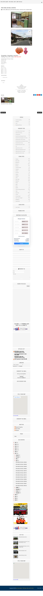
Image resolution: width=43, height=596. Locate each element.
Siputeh (17, 187)
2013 (16, 446)
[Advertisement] (13, 5)
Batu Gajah (17, 160)
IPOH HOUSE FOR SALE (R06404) (6, 103)
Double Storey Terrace (15, 9)
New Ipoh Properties (19, 427)
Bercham (17, 164)
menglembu (17, 199)
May (17, 458)
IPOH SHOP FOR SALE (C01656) (23, 555)
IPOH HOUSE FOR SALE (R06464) (21, 479)
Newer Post (3, 112)
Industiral (17, 121)
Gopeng (17, 174)
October (17, 491)
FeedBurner (24, 377)
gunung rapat (18, 196)
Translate (20, 366)
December (18, 492)
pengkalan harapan (29, 9)
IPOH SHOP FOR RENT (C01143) (22, 550)
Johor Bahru (18, 207)
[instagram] (42, 588)
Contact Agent (21, 85)
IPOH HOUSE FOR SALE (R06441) (21, 483)
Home (15, 436)
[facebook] (37, 588)
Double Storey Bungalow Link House (21, 137)
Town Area (17, 192)
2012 (16, 444)
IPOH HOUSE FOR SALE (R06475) (21, 477)
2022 (16, 498)
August (17, 487)
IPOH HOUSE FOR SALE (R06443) (21, 462)
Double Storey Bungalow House (21, 136)
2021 (16, 496)
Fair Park (17, 172)
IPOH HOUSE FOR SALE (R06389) (21, 466)
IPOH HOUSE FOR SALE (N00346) (21, 481)
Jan (22, 233)
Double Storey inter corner (20, 144)
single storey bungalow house (20, 149)
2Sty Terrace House (19, 132)
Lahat (16, 177)
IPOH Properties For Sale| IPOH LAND (20, 359)
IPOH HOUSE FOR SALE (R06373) (21, 473)
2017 (16, 453)
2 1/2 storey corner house (20, 131)
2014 (16, 448)
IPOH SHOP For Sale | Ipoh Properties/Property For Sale (19, 357)
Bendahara (17, 162)
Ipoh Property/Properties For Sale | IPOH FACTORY (20, 354)
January (17, 455)
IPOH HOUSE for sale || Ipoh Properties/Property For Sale (19, 352)
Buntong (17, 165)
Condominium (18, 134)
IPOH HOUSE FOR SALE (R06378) (21, 485)
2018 (16, 494)
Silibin (17, 184)
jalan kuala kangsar (19, 197)
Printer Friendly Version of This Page (21, 86)
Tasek (16, 191)
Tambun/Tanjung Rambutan (20, 189)
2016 (16, 451)
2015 (16, 449)
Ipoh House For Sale (23, 9)
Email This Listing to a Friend (21, 87)
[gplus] (40, 588)
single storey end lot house (20, 151)
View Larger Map (15, 415)
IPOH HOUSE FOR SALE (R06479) (21, 470)
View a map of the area (21, 88)
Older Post (39, 112)
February (17, 457)
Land (16, 123)
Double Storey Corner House (20, 139)
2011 (16, 442)
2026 (26, 233)
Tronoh (17, 194)
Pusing (17, 182)
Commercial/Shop (19, 119)
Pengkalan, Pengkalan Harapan (9, 55)
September (18, 489)
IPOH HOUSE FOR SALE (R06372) (21, 475)
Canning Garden (18, 167)
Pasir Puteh (17, 179)
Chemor (17, 170)
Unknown (17, 430)
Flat (16, 146)
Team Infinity (18, 428)
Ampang (17, 159)
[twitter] (39, 588)
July (17, 460)
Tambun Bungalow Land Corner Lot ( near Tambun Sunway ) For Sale (24, 542)
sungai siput (18, 201)
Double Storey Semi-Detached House (22, 141)
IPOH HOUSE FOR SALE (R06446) (21, 468)
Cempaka (17, 169)
